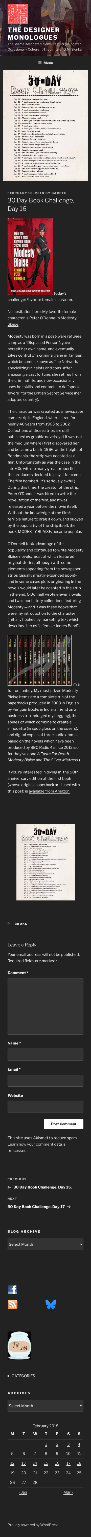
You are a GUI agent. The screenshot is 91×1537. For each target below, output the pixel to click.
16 (57, 1463)
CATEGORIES (23, 1376)
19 (12, 1473)
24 (68, 1473)
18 (79, 1463)
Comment (18, 973)
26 (12, 1482)
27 (23, 1482)
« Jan (23, 1492)
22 (46, 1473)
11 (79, 1453)
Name (14, 1043)
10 (68, 1453)
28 (35, 1482)
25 (79, 1473)
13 (23, 1463)
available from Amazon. (49, 791)
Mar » (68, 1492)
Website (15, 1095)
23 (57, 1473)
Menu (48, 63)
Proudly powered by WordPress (33, 1525)
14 (35, 1463)
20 (23, 1473)
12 (12, 1463)
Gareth (59, 193)
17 (68, 1463)
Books (21, 924)
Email (14, 1069)
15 (46, 1463)
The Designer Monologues (34, 33)
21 (35, 1473)
